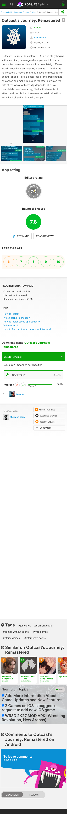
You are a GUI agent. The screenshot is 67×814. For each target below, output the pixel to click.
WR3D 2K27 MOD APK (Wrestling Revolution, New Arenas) (33, 718)
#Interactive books (35, 637)
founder (20, 394)
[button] (34, 153)
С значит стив (17, 417)
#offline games (11, 637)
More (61, 689)
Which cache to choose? (16, 317)
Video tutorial (10, 325)
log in (15, 759)
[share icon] (62, 12)
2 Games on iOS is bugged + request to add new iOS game (29, 708)
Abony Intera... (40, 37)
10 (58, 261)
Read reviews (45, 236)
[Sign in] (63, 4)
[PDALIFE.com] (27, 4)
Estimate (23, 236)
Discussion (12, 794)
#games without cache (16, 631)
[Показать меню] (4, 4)
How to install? (11, 313)
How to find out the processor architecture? (27, 329)
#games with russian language (35, 625)
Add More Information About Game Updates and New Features (32, 698)
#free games (40, 631)
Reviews (34, 794)
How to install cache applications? (21, 321)
